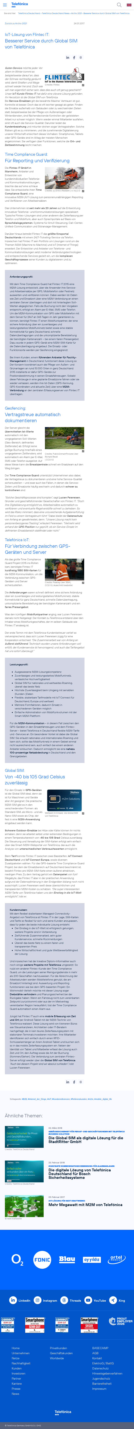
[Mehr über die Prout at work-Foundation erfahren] (121, 1325)
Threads (75, 1300)
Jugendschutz (101, 1378)
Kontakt (97, 1358)
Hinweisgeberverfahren (107, 1373)
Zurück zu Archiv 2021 (16, 23)
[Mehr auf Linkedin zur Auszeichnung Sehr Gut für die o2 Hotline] (62, 1325)
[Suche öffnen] (119, 5)
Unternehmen (21, 1353)
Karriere (17, 1383)
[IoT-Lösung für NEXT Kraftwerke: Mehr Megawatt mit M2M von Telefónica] (65, 1207)
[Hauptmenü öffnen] (5, 5)
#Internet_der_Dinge (37, 1099)
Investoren (18, 1373)
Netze (15, 1358)
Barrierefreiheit (102, 1383)
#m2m (90, 1099)
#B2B (24, 1099)
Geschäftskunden (61, 1353)
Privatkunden (58, 1348)
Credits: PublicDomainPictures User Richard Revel (61, 455)
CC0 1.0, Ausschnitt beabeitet (59, 585)
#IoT (49, 1099)
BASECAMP (100, 1348)
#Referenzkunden (79, 1099)
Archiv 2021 (76, 13)
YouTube (100, 1300)
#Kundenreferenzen (61, 1099)
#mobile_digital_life (103, 1099)
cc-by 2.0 (75, 190)
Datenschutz (100, 1368)
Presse (16, 1389)
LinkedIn (24, 1300)
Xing (122, 1300)
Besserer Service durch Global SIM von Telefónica (106, 13)
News (15, 1394)
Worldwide (57, 1358)
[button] (68, 57)
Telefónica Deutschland (29, 13)
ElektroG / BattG (103, 1363)
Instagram (50, 1300)
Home (16, 1348)
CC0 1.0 (50, 459)
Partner (16, 1378)
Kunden (17, 1368)
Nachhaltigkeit (21, 1363)
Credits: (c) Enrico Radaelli (57, 190)
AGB (95, 1353)
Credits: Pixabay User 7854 (57, 582)
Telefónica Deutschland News (55, 13)
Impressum (99, 1389)
